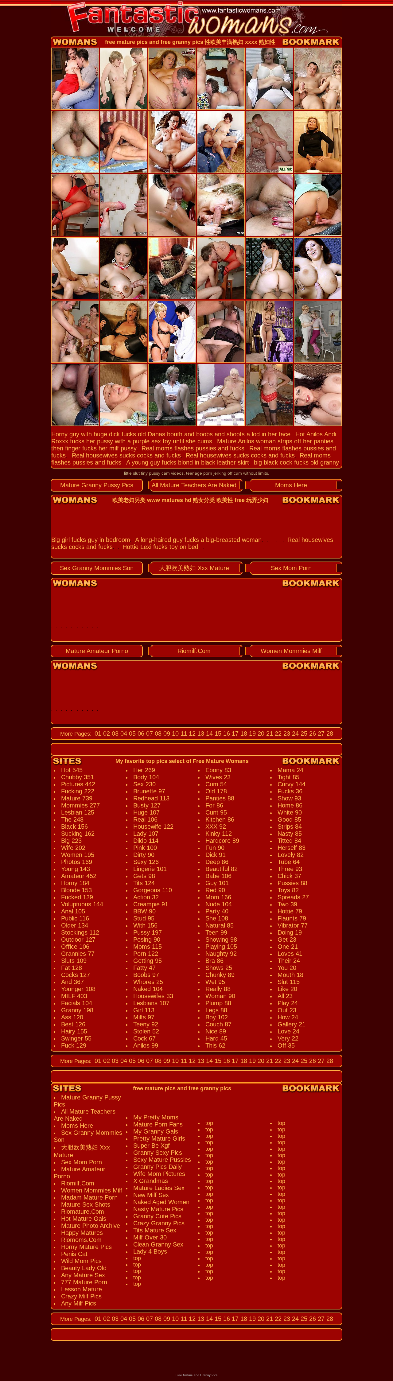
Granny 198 (77, 1010)
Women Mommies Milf (291, 651)
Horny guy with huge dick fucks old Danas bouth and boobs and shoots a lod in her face (170, 434)
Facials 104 (76, 1003)
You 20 (287, 967)
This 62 (215, 1045)
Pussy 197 (147, 932)
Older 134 (74, 925)
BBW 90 (144, 911)
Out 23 (287, 1010)
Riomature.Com (82, 1211)
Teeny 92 (145, 1024)
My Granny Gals (155, 1131)
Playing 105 (221, 946)
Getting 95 (147, 960)
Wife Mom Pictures (159, 1173)
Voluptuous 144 (82, 904)
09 (165, 733)
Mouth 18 (290, 974)
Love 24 (288, 1031)
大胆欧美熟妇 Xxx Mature (194, 568)
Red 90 (215, 890)
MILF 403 (74, 996)
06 (140, 733)
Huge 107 (146, 812)
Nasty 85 (290, 833)
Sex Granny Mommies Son (97, 568)
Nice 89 (215, 1031)
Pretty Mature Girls (159, 1138)
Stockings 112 (80, 932)
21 (268, 733)
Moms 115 (147, 946)
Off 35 (286, 1045)
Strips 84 (290, 826)
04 (123, 733)
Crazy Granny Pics (159, 1223)
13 (200, 733)
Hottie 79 (290, 911)
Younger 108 (78, 989)
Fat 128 (71, 967)
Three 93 (290, 869)
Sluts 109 (74, 960)
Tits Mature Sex (154, 1230)
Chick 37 (289, 876)
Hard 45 (216, 1038)
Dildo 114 (145, 840)
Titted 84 (289, 840)
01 (98, 733)
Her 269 (144, 770)
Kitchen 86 (219, 819)
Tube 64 (289, 861)
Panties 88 (219, 798)
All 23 (285, 996)
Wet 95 (215, 981)
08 (157, 733)
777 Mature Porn (84, 1282)
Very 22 (288, 1038)
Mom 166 (218, 897)
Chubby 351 (77, 777)
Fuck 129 (73, 1045)
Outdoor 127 (78, 939)
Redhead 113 (151, 798)
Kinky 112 (218, 833)
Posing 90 (146, 939)
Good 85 (289, 819)
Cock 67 (144, 1038)
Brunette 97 (149, 791)
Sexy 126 (146, 861)
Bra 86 (214, 960)
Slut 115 (289, 981)
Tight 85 (288, 777)
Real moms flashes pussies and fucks (193, 448)
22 (277, 733)
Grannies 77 (78, 953)
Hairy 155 (74, 1031)
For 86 (214, 805)
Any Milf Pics (78, 1303)
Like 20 (287, 989)
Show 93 (289, 798)
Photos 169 (76, 861)
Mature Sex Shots (85, 1204)
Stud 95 (143, 918)
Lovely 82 (291, 854)
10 (174, 733)
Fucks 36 (290, 791)
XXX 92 (215, 826)
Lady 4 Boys (150, 1251)
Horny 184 (75, 883)
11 (183, 733)
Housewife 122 (153, 826)
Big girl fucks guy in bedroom (90, 539)
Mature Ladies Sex (159, 1188)
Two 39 (287, 904)
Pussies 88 (292, 883)
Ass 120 (72, 1017)
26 (311, 733)
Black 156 (74, 826)
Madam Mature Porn (89, 1197)
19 (251, 733)
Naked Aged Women (161, 1202)
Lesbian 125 (77, 812)
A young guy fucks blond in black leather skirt (187, 462)
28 (329, 733)
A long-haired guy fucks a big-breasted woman (198, 539)
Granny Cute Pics (157, 1216)
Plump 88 (218, 1003)
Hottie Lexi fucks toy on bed (160, 546)
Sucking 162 (78, 833)
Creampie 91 (150, 904)
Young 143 (75, 869)
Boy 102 (216, 1017)
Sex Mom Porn (291, 568)
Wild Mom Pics (81, 1261)
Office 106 (75, 946)
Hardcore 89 (222, 840)
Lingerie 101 (150, 869)
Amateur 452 (78, 876)
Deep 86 (216, 861)
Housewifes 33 (153, 996)
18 (243, 733)
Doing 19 (290, 932)
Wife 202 (73, 847)
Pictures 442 (78, 784)
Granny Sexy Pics (157, 1152)
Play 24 (288, 1003)
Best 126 (73, 1024)
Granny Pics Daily (157, 1166)
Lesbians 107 (151, 1003)
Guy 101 (217, 883)
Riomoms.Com (81, 1239)
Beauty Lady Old (84, 1268)
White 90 (290, 812)
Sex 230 (144, 784)
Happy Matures (82, 1232)
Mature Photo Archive (90, 1225)
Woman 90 (220, 996)
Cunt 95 (216, 812)
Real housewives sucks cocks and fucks (126, 455)
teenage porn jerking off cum (214, 473)
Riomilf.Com (194, 651)
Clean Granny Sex (158, 1244)
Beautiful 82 (221, 869)
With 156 (145, 925)
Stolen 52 (146, 1031)
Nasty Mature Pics (158, 1209)
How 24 (288, 1017)
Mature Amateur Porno (97, 651)
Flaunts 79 (292, 918)
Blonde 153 (76, 890)
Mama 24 (290, 770)
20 (260, 733)
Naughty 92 (221, 953)
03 (114, 733)
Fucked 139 (77, 897)
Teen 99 (216, 932)
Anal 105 (73, 911)
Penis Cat (74, 1254)
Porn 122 (145, 953)
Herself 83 (291, 847)
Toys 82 (288, 890)
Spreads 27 (293, 897)
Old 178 (216, 791)
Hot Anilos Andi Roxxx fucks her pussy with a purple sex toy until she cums (193, 438)
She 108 (216, 918)
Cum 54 (216, 784)
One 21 (288, 946)
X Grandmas (150, 1180)
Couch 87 (218, 1024)
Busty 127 (147, 805)
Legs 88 (216, 1010)
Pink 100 (145, 847)
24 (294, 733)
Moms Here (291, 485)
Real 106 (145, 819)
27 (320, 733)
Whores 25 (148, 981)
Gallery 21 (291, 1024)
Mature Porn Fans (158, 1124)
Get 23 (287, 939)
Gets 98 (144, 876)
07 (148, 733)
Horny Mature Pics (86, 1246)
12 (191, 733)
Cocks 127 (75, 974)
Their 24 (289, 960)
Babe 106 (218, 876)
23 (286, 733)
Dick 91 (215, 854)
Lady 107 (145, 833)
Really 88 (218, 989)
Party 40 (216, 911)
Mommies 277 (80, 805)
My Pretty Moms (155, 1117)
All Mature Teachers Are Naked (194, 485)
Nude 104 (218, 904)
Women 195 (77, 854)
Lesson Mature (81, 1289)
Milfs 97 (143, 1017)
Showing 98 (221, 939)
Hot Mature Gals (83, 1218)
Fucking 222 (77, 791)
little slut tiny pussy (142, 473)
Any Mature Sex (83, 1275)
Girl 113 (143, 1010)
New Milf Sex (151, 1195)
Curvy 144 (291, 784)
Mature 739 (76, 798)
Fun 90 (214, 847)
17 (234, 733)
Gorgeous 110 (152, 890)
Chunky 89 (220, 974)
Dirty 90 (143, 854)
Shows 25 (218, 967)
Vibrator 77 (293, 925)
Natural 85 (219, 925)
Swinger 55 (76, 1038)
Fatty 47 (144, 967)
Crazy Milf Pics (81, 1296)
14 (208, 733)
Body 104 (146, 777)
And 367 (72, 981)
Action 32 (146, 897)
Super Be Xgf (151, 1145)
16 (225, 733)
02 (105, 733)
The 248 (72, 819)
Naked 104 (148, 989)
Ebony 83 (218, 770)
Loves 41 (290, 953)
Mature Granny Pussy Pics (96, 485)
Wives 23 (218, 777)
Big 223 (71, 840)
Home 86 (290, 805)
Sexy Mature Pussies (162, 1159)
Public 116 (75, 918)
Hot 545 (72, 770)
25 (303, 733)
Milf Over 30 (150, 1237)
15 (217, 733)
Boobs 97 (146, 974)
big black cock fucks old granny (296, 462)
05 (131, 733)
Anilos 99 (145, 1045)
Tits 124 (144, 883)
